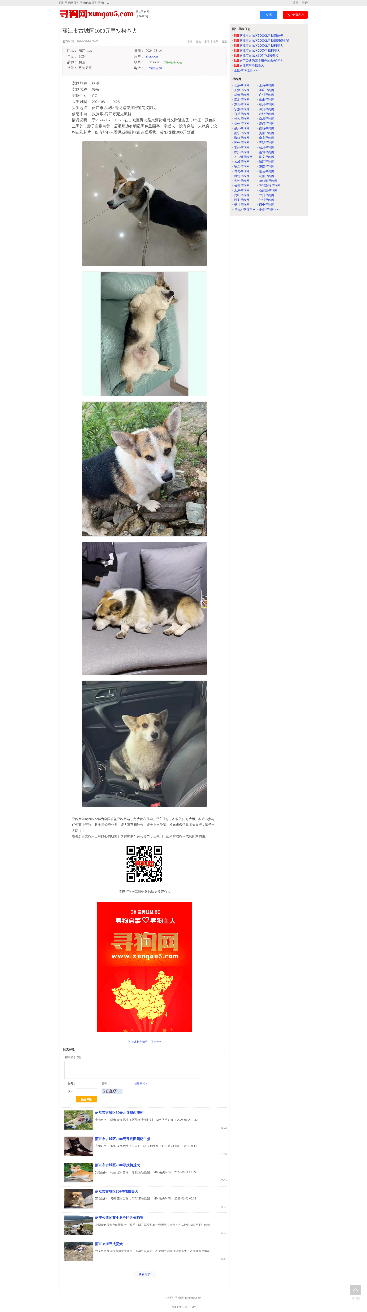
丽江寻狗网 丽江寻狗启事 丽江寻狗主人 (84, 2)
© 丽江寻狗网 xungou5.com (183, 1297)
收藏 (215, 41)
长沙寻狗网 (241, 118)
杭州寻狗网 (266, 104)
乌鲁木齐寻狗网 (245, 209)
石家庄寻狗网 (268, 190)
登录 (305, 2)
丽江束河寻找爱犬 (109, 1244)
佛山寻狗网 (266, 99)
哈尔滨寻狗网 (268, 180)
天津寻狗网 (241, 90)
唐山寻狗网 (241, 195)
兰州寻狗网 (266, 200)
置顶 (224, 41)
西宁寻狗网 (266, 204)
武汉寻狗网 (266, 114)
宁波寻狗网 (241, 109)
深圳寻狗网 (241, 99)
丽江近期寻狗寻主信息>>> (145, 1041)
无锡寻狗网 (266, 142)
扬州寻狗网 (266, 147)
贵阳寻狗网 (266, 133)
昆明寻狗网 (266, 128)
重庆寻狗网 (266, 90)
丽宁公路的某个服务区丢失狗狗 (119, 1218)
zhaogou (152, 56)
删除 (207, 41)
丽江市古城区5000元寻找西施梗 (119, 1112)
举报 (189, 41)
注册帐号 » (140, 1083)
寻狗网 (356, 1298)
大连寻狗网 (241, 180)
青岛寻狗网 (241, 171)
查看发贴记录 (155, 68)
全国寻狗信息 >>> (246, 70)
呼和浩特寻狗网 (269, 185)
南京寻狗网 (266, 137)
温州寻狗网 (266, 109)
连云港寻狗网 (243, 157)
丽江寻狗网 (142, 11)
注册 (296, 2)
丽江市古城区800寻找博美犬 (116, 1191)
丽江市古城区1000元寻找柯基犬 (258, 45)
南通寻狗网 (266, 152)
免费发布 (298, 14)
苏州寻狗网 (241, 142)
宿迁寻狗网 (241, 166)
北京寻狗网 (241, 85)
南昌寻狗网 (266, 118)
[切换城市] (142, 16)
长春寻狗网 (241, 185)
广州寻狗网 (266, 94)
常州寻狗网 (241, 147)
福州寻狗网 (241, 123)
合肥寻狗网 (241, 114)
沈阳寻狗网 (266, 176)
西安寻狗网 (241, 200)
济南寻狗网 (266, 166)
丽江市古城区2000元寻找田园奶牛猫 (122, 1139)
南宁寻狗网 (241, 133)
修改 (198, 41)
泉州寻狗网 (241, 128)
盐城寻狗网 (241, 161)
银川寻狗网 (241, 204)
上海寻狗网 (266, 85)
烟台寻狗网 (266, 171)
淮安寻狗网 (266, 157)
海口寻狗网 (241, 137)
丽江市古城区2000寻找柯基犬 (117, 1165)
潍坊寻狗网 (241, 176)
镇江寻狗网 (266, 161)
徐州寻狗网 (241, 152)
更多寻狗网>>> (269, 209)
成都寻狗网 (241, 94)
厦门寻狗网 (266, 123)
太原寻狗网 (241, 190)
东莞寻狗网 (241, 104)
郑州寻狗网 (266, 195)
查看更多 (144, 1274)
